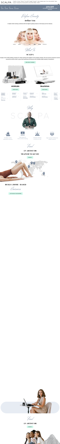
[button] (58, 4)
